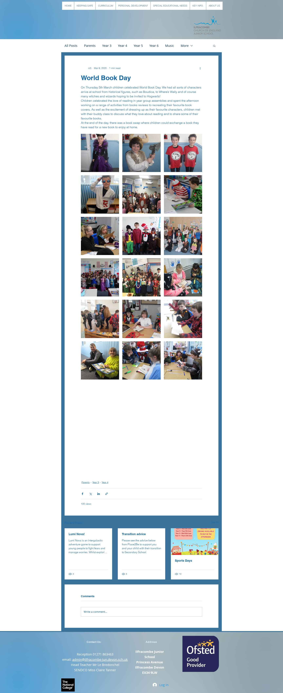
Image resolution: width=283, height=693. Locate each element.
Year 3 (106, 45)
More (185, 45)
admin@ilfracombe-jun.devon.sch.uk (100, 659)
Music (169, 45)
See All (214, 522)
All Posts (71, 45)
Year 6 (154, 45)
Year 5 (138, 45)
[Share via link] (106, 493)
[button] (84, 6)
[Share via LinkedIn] (98, 493)
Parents (90, 45)
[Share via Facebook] (82, 493)
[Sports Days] (194, 541)
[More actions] (200, 68)
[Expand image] (100, 153)
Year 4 (122, 45)
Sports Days (183, 560)
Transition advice (134, 534)
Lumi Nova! (77, 534)
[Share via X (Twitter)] (90, 493)
